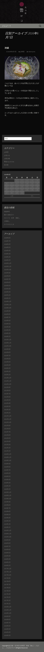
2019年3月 (7, 521)
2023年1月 (7, 375)
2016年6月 (7, 626)
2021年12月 (7, 416)
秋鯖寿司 (7, 211)
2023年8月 (7, 352)
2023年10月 (7, 346)
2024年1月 (7, 336)
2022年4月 (7, 403)
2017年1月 (7, 603)
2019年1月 (7, 527)
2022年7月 (7, 394)
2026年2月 (7, 257)
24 (27, 190)
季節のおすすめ (9, 162)
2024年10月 (7, 308)
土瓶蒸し (7, 221)
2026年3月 (7, 254)
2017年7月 (7, 584)
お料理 (22, 52)
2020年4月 (7, 479)
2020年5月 (7, 476)
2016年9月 (7, 616)
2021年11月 (7, 419)
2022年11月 (7, 381)
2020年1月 (7, 489)
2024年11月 (7, 305)
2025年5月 (7, 285)
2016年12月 (7, 607)
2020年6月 (7, 473)
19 (37, 187)
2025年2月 (7, 295)
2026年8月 (7, 238)
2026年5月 (7, 247)
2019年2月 (7, 524)
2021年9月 (7, 425)
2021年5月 (7, 438)
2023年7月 (7, 355)
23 (22, 190)
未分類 (6, 165)
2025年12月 (7, 263)
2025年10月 (7, 270)
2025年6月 (7, 282)
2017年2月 (7, 600)
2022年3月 (7, 406)
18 (32, 187)
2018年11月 (7, 534)
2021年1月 (7, 451)
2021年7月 (7, 432)
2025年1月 (7, 298)
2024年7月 (7, 317)
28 (11, 193)
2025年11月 (7, 266)
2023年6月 (7, 359)
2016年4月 (7, 632)
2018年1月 (7, 565)
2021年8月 (7, 429)
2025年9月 (7, 273)
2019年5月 (7, 514)
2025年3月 (7, 292)
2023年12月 (7, 340)
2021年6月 (7, 435)
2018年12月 (7, 530)
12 (37, 184)
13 (6, 187)
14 (11, 187)
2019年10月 (7, 499)
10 (27, 184)
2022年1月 (7, 413)
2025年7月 (7, 279)
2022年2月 (7, 409)
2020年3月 (7, 483)
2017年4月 (7, 594)
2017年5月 (7, 591)
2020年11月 (7, 457)
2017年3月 (7, 597)
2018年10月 (7, 537)
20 (6, 190)
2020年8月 (7, 467)
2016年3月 (7, 635)
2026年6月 (7, 244)
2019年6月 (7, 511)
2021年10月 (7, 422)
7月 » (32, 196)
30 (22, 193)
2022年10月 (7, 384)
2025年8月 (7, 276)
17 (27, 187)
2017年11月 (7, 572)
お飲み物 (7, 158)
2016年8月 (7, 619)
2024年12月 (7, 301)
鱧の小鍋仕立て (10, 215)
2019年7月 (7, 508)
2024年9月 (7, 311)
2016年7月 (7, 623)
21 (11, 190)
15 (17, 187)
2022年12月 (7, 378)
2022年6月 (7, 397)
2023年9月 (7, 349)
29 (17, 193)
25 (32, 190)
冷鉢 (7, 47)
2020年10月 (7, 460)
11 (32, 184)
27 (6, 193)
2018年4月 (7, 556)
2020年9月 (7, 464)
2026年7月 (7, 241)
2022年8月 (7, 390)
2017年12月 (7, 569)
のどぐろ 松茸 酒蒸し (12, 218)
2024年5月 (7, 324)
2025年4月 (7, 289)
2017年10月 (7, 575)
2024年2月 (7, 333)
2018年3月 (7, 559)
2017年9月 (7, 578)
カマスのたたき (9, 224)
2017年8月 (7, 581)
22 (17, 190)
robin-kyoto (31, 52)
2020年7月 (7, 470)
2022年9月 (7, 387)
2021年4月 (7, 441)
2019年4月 (7, 518)
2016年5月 (7, 629)
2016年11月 (7, 610)
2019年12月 (7, 492)
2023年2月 (7, 371)
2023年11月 (7, 343)
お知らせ (7, 155)
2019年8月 (7, 505)
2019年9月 (7, 502)
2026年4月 (7, 250)
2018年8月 (7, 543)
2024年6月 (7, 320)
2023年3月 (7, 368)
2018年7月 (7, 546)
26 (37, 190)
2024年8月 (7, 314)
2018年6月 (7, 549)
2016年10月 (7, 613)
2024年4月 (7, 327)
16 (22, 187)
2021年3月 (7, 444)
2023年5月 (7, 362)
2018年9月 (7, 540)
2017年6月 (7, 588)
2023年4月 (7, 365)
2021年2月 (7, 448)
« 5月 (11, 196)
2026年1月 (7, 260)
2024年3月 (7, 330)
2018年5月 (7, 553)
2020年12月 (7, 454)
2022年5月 (7, 400)
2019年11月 (7, 495)
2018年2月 (7, 562)
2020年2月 (7, 486)
